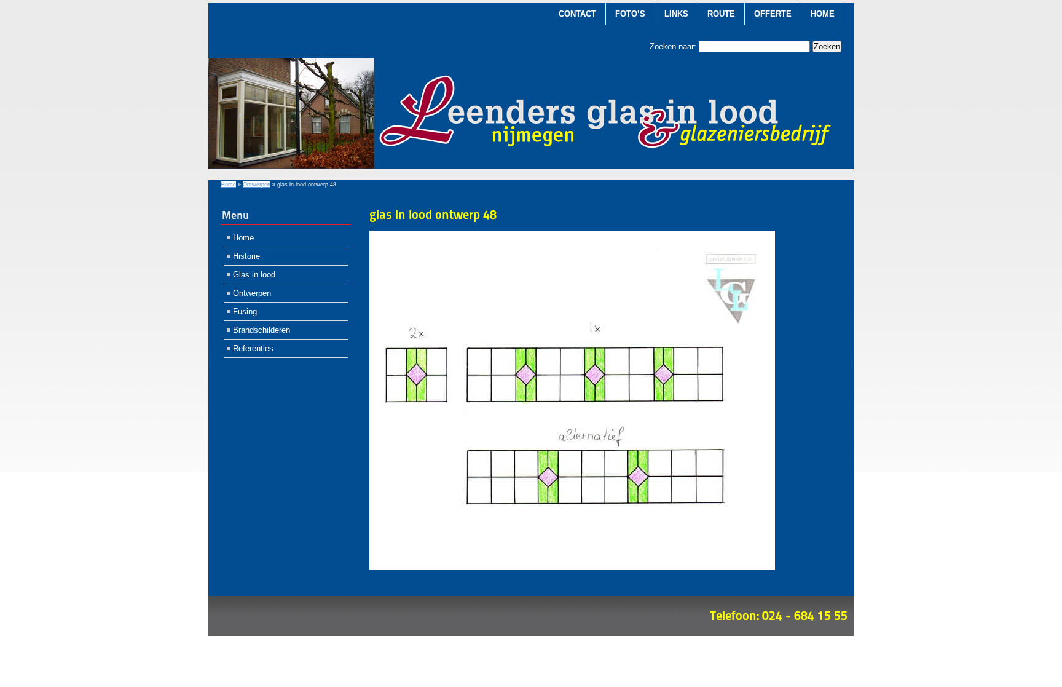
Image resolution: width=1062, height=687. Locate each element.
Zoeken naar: (673, 46)
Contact (577, 13)
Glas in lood (254, 274)
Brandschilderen (261, 330)
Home (823, 13)
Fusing (245, 311)
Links (676, 13)
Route (721, 13)
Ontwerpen (256, 184)
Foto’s (630, 13)
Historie (246, 256)
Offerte (773, 13)
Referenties (253, 348)
